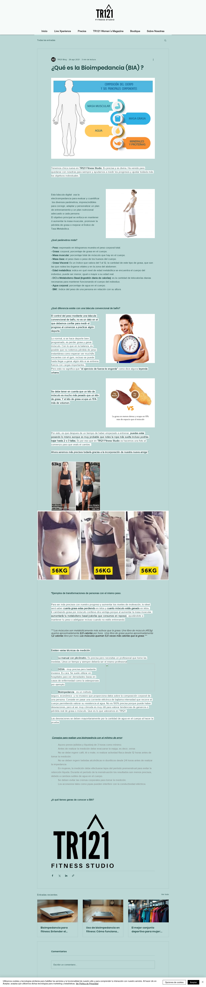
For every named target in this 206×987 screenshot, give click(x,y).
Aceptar (193, 982)
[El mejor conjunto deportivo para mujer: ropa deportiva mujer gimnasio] (148, 911)
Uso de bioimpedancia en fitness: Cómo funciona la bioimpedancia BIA (103, 929)
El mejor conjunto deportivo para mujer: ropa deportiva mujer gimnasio (146, 929)
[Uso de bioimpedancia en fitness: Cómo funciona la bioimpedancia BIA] (103, 911)
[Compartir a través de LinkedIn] (66, 875)
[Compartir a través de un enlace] (73, 875)
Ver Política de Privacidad (87, 983)
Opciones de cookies (174, 982)
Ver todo (165, 894)
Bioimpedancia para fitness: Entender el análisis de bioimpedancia (54, 929)
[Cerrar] (202, 982)
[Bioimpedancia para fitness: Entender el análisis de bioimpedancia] (57, 911)
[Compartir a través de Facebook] (52, 875)
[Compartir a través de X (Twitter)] (59, 875)
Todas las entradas (46, 40)
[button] (165, 40)
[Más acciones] (153, 59)
